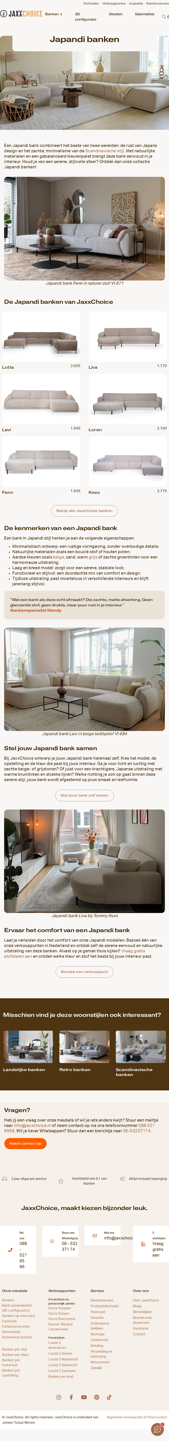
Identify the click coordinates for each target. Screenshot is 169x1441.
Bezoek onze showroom (142, 1320)
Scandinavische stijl (104, 151)
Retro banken (74, 1069)
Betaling (97, 1345)
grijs (93, 557)
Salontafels (144, 14)
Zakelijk (96, 1368)
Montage (97, 1334)
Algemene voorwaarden (125, 1417)
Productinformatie (105, 1306)
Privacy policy (156, 1417)
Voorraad (98, 1312)
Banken (52, 14)
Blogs (137, 1306)
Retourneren (100, 1362)
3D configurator (86, 16)
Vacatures (140, 1328)
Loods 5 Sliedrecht (62, 1365)
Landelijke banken (24, 1069)
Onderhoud (99, 1340)
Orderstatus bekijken (100, 1326)
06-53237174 (137, 1131)
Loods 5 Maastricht (63, 1359)
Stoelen (116, 14)
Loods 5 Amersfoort (57, 1345)
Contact (139, 1334)
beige (58, 557)
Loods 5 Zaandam (62, 1371)
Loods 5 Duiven (60, 1353)
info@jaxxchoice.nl (32, 1126)
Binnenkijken (142, 1312)
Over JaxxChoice (146, 1300)
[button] (164, 17)
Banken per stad (60, 1376)
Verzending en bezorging (101, 1354)
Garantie (97, 1317)
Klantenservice (102, 1300)
